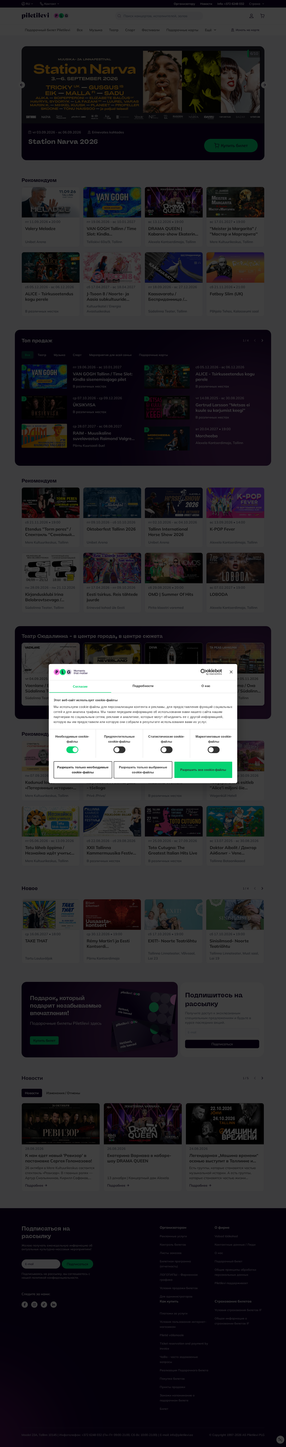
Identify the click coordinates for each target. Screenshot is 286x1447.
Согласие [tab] (80, 686)
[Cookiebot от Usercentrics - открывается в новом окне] (203, 672)
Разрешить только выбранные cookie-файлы (143, 769)
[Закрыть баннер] (231, 671)
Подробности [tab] (143, 685)
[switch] (119, 749)
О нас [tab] (205, 685)
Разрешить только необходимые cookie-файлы (83, 769)
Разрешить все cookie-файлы (203, 769)
